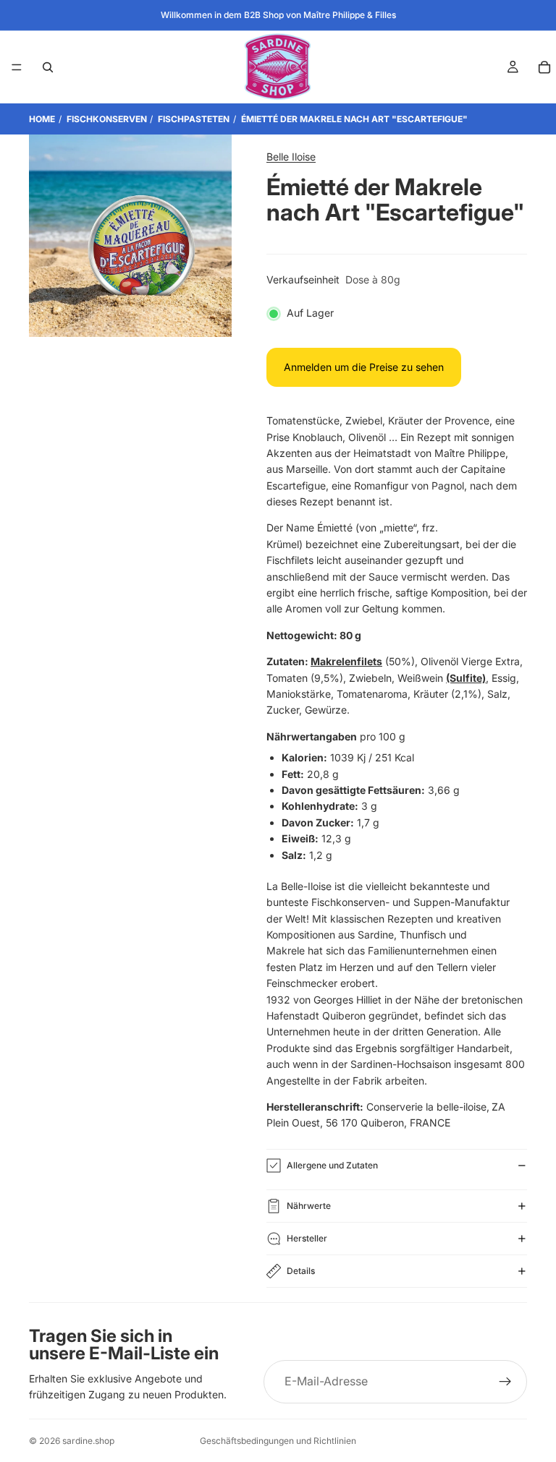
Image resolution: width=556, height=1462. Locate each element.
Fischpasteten (193, 119)
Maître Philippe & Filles (349, 14)
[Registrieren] (505, 1382)
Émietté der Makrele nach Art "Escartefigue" (354, 119)
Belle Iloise (291, 156)
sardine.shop (88, 1440)
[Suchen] (48, 67)
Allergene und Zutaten (332, 1165)
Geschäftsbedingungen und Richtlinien (278, 1440)
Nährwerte (309, 1205)
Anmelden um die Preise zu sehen (364, 367)
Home (42, 119)
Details (301, 1270)
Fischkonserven (107, 119)
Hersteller (307, 1238)
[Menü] (16, 67)
